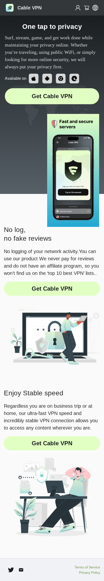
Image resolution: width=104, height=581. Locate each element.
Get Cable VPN (52, 96)
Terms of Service (87, 567)
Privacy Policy (89, 572)
